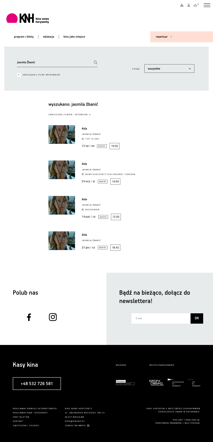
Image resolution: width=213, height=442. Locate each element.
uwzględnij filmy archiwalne (41, 75)
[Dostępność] (181, 5)
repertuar (162, 36)
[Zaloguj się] (189, 5)
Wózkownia (92, 210)
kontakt (18, 421)
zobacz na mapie (75, 426)
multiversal (192, 423)
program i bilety (24, 36)
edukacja (48, 36)
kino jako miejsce (74, 36)
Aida (84, 128)
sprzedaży (41, 413)
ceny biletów (21, 417)
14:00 (115, 181)
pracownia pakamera (168, 423)
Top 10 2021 (92, 139)
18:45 (115, 247)
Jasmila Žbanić (91, 134)
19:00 (114, 146)
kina (29, 413)
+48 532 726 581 (37, 383)
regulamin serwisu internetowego (35, 409)
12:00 (115, 216)
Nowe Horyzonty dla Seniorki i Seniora (110, 174)
